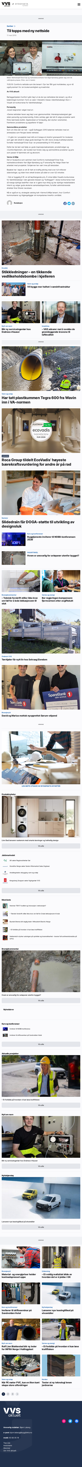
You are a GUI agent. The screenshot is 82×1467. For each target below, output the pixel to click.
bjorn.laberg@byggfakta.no (21, 1432)
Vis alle (41, 846)
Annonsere (7, 1445)
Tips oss (6, 1443)
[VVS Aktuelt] (6, 4)
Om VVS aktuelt (9, 1451)
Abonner (6, 1448)
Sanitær (10, 26)
